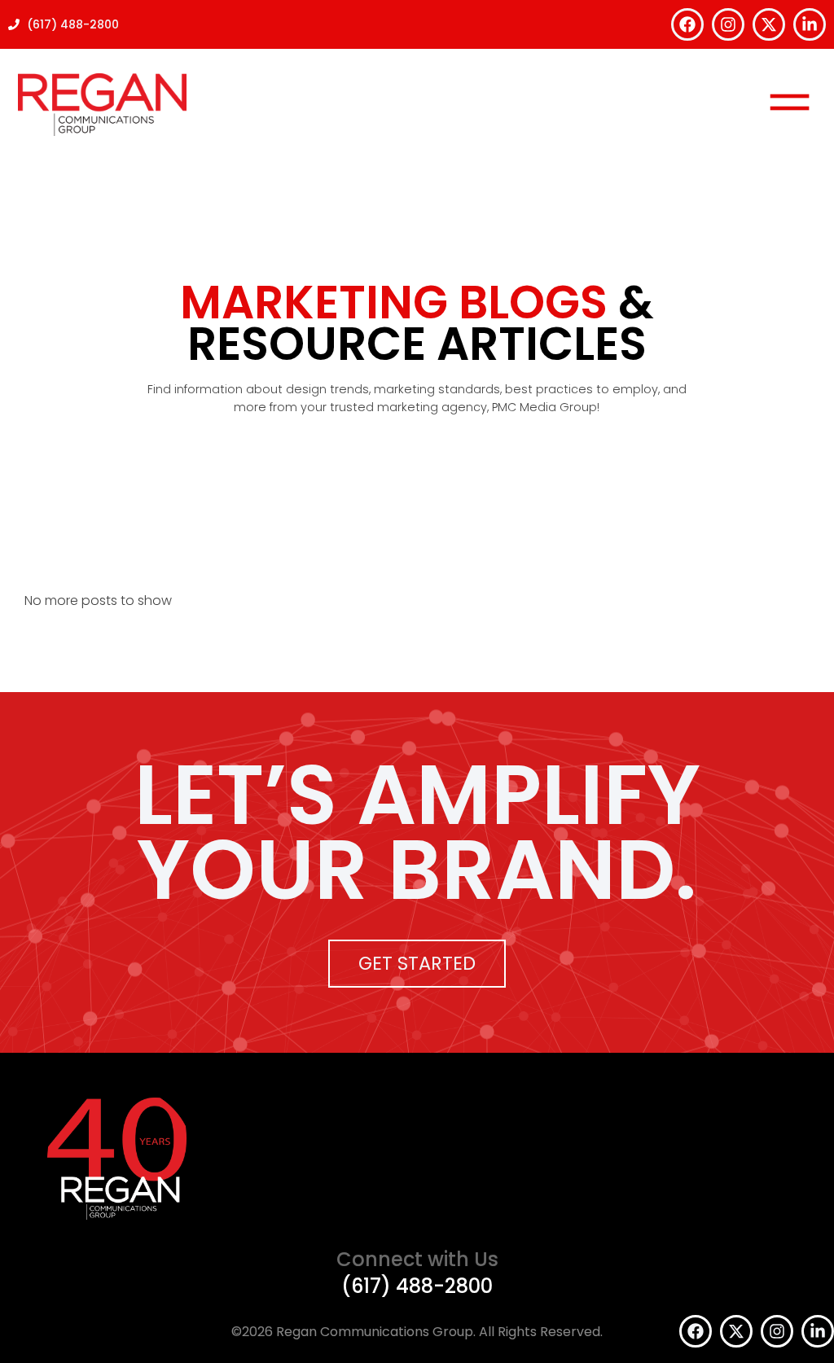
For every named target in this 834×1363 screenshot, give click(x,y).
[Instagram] (728, 24)
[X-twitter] (769, 24)
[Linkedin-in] (809, 24)
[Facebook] (687, 24)
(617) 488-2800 (417, 1286)
